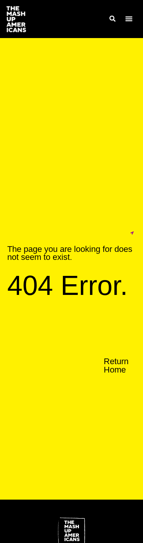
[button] (129, 18)
